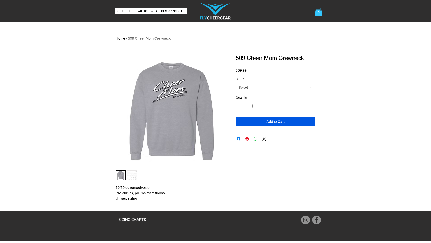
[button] (318, 11)
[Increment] (253, 106)
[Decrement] (239, 106)
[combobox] (275, 87)
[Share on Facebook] (238, 139)
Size (240, 79)
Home (120, 38)
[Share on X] (264, 139)
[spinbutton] (246, 106)
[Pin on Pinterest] (247, 139)
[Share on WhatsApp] (255, 139)
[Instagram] (305, 220)
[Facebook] (316, 220)
